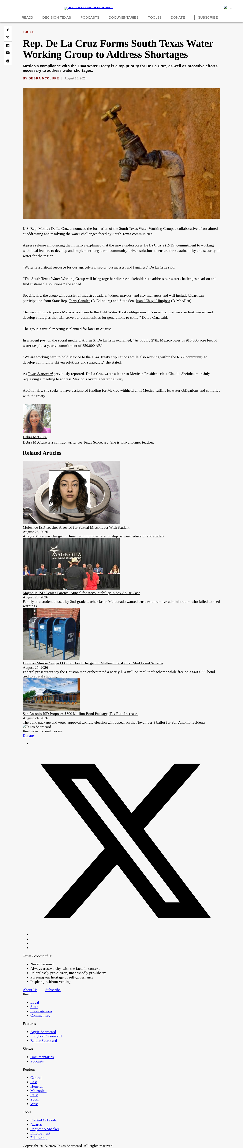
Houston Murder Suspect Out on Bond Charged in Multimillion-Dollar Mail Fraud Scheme (93, 663)
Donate (178, 17)
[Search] (228, 7)
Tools (154, 17)
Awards (36, 1124)
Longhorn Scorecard (46, 1036)
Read (26, 17)
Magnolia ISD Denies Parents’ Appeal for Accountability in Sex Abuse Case (81, 593)
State (34, 1007)
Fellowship (38, 1137)
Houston (36, 1086)
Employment (40, 1133)
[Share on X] (8, 37)
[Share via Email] (8, 53)
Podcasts (89, 17)
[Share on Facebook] (8, 30)
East (33, 1082)
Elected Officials (43, 1120)
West (34, 1104)
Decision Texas (56, 17)
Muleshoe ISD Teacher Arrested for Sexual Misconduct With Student (76, 527)
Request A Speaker (44, 1129)
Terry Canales (79, 301)
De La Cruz (152, 245)
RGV (34, 1095)
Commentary (40, 1015)
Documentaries (124, 17)
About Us (30, 990)
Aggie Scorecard (43, 1032)
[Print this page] (8, 61)
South (34, 1099)
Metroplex (38, 1091)
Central (36, 1077)
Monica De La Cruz (53, 228)
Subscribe (208, 17)
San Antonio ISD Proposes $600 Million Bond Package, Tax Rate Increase (80, 713)
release (40, 245)
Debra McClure (44, 78)
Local (28, 32)
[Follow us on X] (125, 935)
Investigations (41, 1011)
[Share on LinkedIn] (8, 45)
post (43, 340)
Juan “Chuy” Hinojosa (153, 301)
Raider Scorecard (43, 1040)
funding (95, 390)
